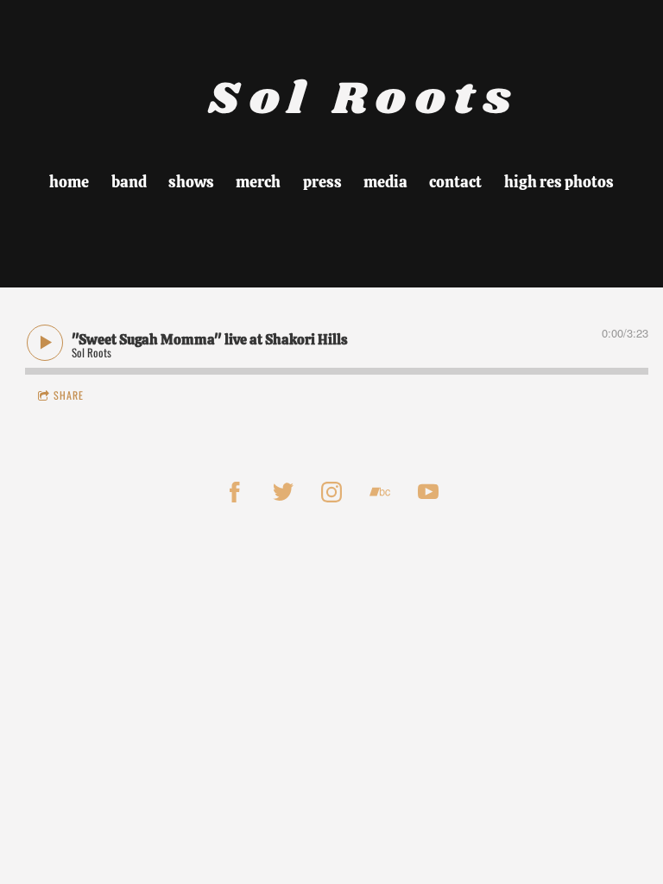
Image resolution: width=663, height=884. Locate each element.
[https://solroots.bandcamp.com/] (379, 492)
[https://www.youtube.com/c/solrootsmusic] (428, 492)
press (322, 182)
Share (69, 395)
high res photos (559, 182)
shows (191, 182)
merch (258, 182)
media (385, 182)
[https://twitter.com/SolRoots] (283, 492)
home (69, 182)
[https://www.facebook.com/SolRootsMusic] (234, 492)
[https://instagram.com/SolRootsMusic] (331, 492)
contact (455, 182)
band (129, 182)
